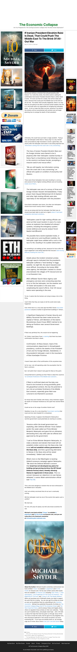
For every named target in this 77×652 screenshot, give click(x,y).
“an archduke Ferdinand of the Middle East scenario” (40, 376)
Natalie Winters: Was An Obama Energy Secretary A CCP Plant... (71, 139)
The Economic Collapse (38, 25)
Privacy (38, 643)
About (33, 643)
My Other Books (20, 643)
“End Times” (55, 592)
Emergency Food (46, 643)
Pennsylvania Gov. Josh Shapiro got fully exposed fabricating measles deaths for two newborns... (71, 173)
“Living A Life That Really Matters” (52, 596)
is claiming (46, 336)
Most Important (66, 643)
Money (28, 632)
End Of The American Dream (48, 606)
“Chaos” (45, 512)
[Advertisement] (38, 12)
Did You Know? (56, 643)
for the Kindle (38, 514)
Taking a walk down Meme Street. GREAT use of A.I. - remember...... (71, 155)
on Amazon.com (40, 592)
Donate (28, 643)
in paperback (49, 589)
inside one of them (30, 184)
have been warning (53, 411)
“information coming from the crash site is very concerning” (42, 145)
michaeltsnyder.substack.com (35, 518)
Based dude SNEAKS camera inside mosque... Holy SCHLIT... (70, 212)
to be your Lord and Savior (51, 621)
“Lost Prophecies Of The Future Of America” (46, 594)
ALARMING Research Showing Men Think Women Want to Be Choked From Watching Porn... (71, 193)
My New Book (11, 643)
